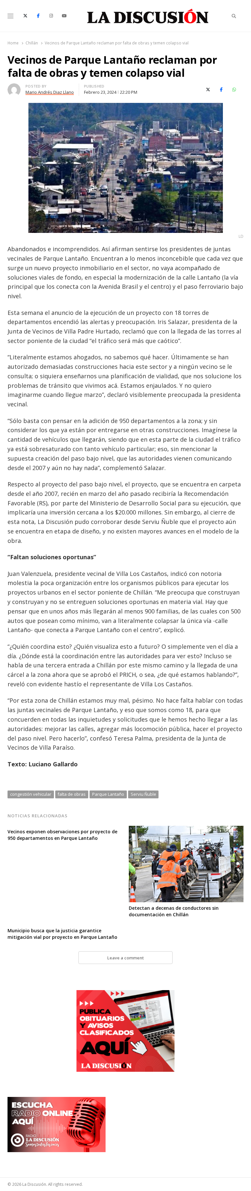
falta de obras (72, 794)
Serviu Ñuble (143, 794)
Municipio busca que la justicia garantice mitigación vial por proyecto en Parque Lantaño (62, 933)
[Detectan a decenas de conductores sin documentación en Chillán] (186, 830)
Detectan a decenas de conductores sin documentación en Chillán (174, 911)
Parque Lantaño (108, 794)
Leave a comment (125, 958)
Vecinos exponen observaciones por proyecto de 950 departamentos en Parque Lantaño (62, 834)
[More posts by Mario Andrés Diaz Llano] (14, 87)
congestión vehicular (30, 794)
